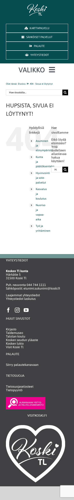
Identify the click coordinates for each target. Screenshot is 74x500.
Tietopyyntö (14, 390)
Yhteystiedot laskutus (21, 298)
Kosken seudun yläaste (22, 340)
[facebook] (8, 310)
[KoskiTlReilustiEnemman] (37, 5)
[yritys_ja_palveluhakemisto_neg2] (25, 398)
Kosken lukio (15, 343)
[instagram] (17, 310)
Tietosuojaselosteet (19, 386)
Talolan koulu (15, 336)
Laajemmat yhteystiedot (23, 295)
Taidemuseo (14, 333)
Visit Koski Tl (14, 347)
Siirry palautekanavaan (22, 364)
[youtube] (26, 310)
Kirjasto (11, 329)
